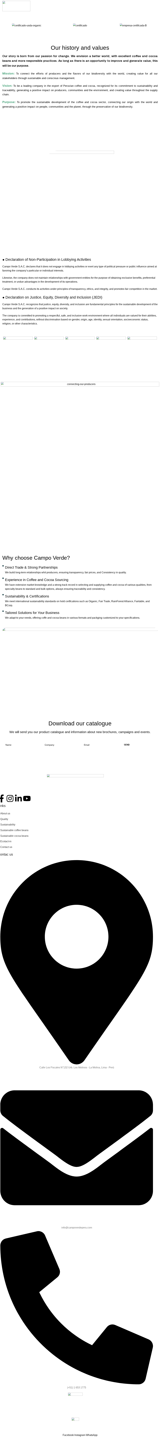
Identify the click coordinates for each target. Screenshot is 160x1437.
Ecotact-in (5, 841)
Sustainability (7, 824)
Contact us (6, 847)
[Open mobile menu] (156, 6)
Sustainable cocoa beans (14, 836)
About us (5, 813)
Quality (4, 819)
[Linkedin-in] (18, 798)
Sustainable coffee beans (14, 830)
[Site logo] (16, 6)
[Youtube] (27, 798)
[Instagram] (10, 798)
